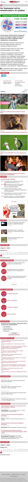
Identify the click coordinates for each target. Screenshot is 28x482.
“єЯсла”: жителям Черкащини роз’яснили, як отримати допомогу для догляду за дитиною (17, 277)
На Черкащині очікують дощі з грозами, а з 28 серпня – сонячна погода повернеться (14, 358)
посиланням (13, 40)
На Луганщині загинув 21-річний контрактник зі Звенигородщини (20, 84)
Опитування (5, 321)
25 (20, 254)
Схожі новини (5, 376)
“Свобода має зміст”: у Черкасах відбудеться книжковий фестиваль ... (16, 230)
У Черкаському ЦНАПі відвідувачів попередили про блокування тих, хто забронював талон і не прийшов (13, 365)
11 (20, 252)
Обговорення (5, 403)
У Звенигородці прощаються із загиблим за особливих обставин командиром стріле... (13, 399)
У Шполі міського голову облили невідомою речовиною (14, 371)
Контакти (23, 474)
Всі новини (14, 201)
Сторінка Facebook (12, 293)
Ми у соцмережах (6, 289)
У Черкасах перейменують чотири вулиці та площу (13, 343)
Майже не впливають (8, 329)
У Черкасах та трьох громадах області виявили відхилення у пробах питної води (12, 351)
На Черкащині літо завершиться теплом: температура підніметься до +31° (13, 182)
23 (17, 254)
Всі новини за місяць (5, 257)
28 (26, 254)
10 (19, 252)
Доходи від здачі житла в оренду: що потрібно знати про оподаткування (15, 270)
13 (24, 252)
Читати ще (14, 284)
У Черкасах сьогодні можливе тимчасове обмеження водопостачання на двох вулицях (13, 362)
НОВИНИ (3, 176)
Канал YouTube (11, 314)
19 (9, 254)
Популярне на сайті (7, 338)
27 (24, 254)
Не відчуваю (6, 331)
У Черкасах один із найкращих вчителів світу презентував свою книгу (11, 355)
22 (15, 254)
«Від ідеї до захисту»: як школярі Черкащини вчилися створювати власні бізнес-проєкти (14, 197)
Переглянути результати (14, 334)
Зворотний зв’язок (16, 474)
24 (19, 254)
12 (22, 252)
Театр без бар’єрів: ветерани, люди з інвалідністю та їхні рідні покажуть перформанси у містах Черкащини (15, 190)
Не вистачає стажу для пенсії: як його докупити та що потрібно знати (16, 263)
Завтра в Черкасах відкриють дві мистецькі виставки (15, 238)
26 (22, 254)
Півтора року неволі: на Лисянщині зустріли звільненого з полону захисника (11, 387)
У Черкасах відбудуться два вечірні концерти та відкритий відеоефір (16, 223)
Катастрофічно (6, 326)
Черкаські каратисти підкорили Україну (7, 83)
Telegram (20, 70)
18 (7, 254)
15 (1, 254)
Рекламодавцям (14, 476)
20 (11, 254)
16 (3, 254)
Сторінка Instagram (12, 307)
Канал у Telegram (12, 300)
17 (5, 254)
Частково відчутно (7, 328)
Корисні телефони (6, 474)
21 (13, 254)
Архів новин (5, 245)
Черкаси (4, 2)
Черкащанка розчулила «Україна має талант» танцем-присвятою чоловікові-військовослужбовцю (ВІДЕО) (13, 185)
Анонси (3, 220)
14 (26, 252)
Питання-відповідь (7, 260)
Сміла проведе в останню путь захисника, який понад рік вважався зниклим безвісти (15, 193)
